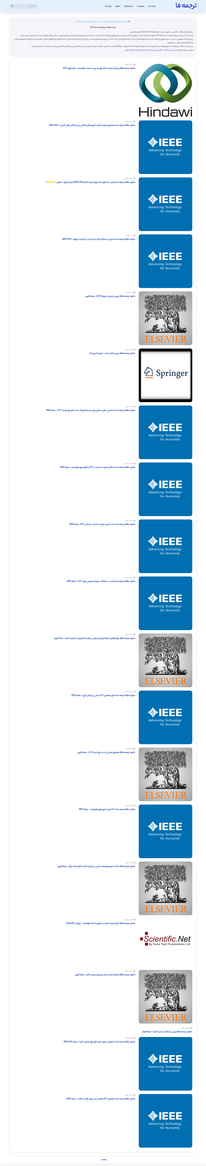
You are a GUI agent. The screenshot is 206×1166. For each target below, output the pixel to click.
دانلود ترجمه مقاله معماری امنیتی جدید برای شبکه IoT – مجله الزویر (106, 752)
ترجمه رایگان (128, 6)
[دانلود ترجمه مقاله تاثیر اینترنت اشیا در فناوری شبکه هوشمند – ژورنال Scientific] (165, 943)
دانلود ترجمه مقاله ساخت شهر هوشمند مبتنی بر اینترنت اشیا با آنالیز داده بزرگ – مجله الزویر (96, 866)
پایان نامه (108, 6)
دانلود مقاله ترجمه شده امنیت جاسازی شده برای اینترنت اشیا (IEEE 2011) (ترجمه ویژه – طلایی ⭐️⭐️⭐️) (90, 182)
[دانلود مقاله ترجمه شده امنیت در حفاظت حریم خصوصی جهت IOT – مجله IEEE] (165, 603)
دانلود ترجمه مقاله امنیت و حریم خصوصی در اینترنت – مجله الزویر (107, 1156)
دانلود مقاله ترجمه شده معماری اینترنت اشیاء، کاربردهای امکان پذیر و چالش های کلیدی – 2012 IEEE (92, 125)
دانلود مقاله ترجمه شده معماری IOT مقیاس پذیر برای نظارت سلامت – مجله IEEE (100, 1099)
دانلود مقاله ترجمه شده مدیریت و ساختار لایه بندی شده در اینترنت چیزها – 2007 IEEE (98, 239)
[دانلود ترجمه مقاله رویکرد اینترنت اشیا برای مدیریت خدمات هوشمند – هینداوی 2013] (165, 90)
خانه (126, 21)
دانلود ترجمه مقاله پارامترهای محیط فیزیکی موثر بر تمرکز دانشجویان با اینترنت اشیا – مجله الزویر (94, 638)
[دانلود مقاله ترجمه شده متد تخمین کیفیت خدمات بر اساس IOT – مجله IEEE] (165, 546)
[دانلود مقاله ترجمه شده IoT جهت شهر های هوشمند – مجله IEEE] (165, 831)
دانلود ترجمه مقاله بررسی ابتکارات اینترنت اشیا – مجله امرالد (167, 1032)
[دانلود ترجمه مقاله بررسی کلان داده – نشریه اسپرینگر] (165, 375)
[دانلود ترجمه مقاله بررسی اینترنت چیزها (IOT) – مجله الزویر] (165, 318)
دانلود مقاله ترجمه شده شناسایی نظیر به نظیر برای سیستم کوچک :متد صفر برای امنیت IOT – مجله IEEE (90, 410)
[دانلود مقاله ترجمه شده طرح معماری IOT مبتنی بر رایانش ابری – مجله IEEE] (165, 717)
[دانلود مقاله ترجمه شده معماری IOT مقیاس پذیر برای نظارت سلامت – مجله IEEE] (165, 1121)
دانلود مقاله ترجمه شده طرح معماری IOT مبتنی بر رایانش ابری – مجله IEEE (103, 695)
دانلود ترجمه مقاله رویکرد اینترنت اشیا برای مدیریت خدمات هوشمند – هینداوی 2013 (99, 68)
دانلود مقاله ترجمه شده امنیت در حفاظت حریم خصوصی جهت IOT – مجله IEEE (101, 581)
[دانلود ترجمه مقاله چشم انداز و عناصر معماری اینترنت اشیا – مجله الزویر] (165, 997)
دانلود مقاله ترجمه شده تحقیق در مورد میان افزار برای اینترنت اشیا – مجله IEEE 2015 (99, 1042)
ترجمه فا (153, 6)
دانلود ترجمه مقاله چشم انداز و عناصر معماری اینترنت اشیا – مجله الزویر (105, 975)
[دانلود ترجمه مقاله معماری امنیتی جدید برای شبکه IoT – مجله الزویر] (165, 774)
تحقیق (117, 6)
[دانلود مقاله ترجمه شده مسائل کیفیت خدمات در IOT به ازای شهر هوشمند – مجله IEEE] (165, 489)
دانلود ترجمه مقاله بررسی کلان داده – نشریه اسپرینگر (112, 353)
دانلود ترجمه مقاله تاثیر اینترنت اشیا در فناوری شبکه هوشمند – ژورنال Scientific (100, 923)
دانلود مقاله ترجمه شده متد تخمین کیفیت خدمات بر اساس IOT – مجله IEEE (102, 524)
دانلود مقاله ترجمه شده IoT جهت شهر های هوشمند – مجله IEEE (107, 809)
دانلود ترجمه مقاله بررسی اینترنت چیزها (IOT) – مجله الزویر (110, 296)
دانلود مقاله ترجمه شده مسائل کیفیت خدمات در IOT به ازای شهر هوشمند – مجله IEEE (97, 467)
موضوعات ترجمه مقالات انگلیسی (112, 21)
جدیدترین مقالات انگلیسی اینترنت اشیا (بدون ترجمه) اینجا (155, 50)
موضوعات (140, 6)
